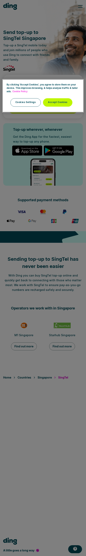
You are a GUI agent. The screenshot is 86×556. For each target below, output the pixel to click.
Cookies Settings (25, 102)
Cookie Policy (20, 91)
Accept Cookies (57, 102)
